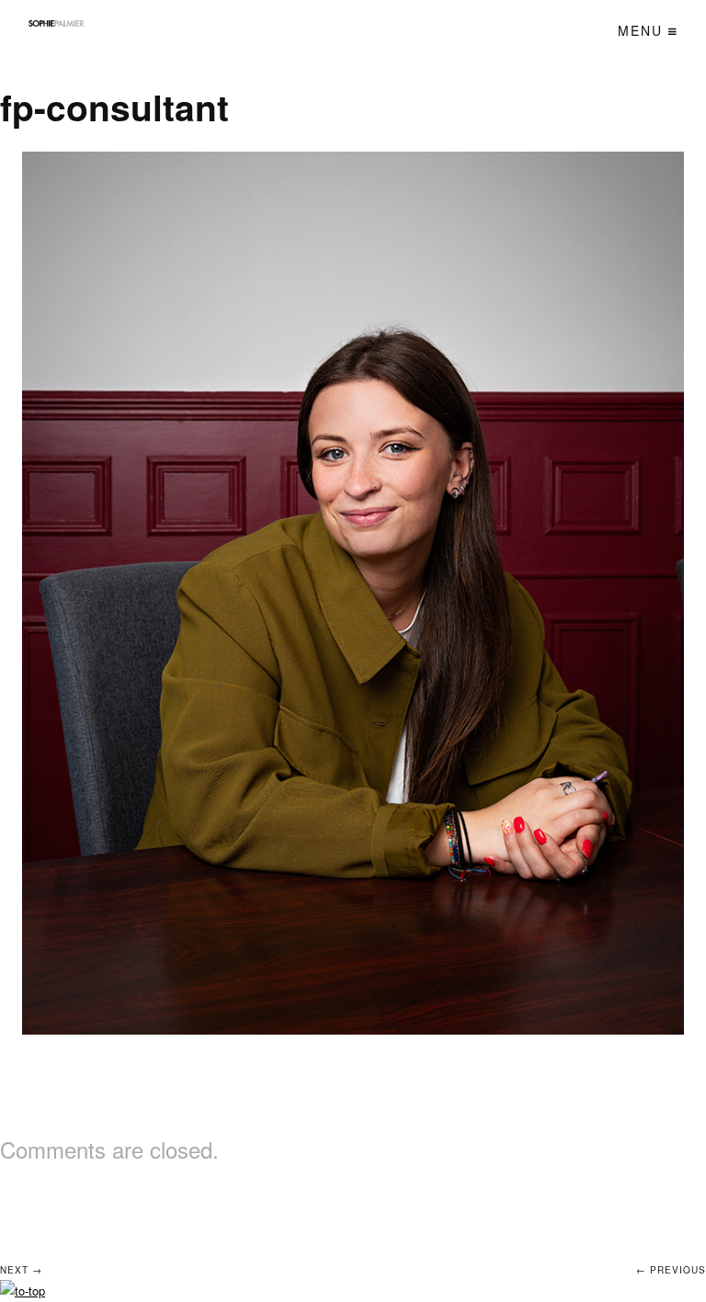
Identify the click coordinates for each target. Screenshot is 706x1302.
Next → (21, 1269)
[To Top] (22, 1290)
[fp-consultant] (353, 593)
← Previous (671, 1269)
